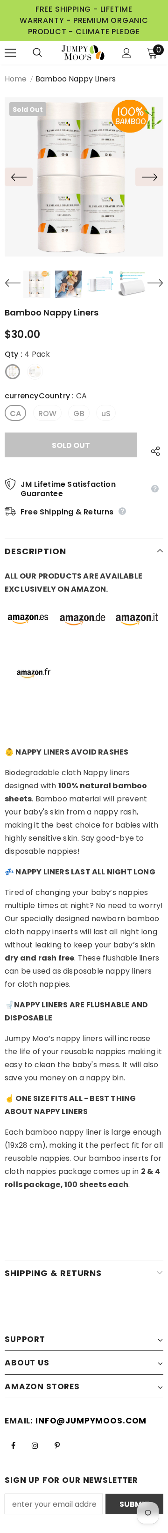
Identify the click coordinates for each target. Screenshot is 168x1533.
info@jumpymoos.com (91, 1420)
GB (78, 413)
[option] (84, 177)
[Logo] (83, 53)
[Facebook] (13, 1445)
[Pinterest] (57, 1445)
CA (15, 413)
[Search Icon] (47, 53)
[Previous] (19, 177)
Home (16, 78)
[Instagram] (35, 1445)
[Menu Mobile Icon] (10, 53)
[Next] (149, 177)
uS (106, 413)
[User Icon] (127, 53)
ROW (47, 413)
